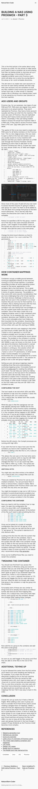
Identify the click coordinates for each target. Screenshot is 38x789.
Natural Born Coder (7, 3)
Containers (6, 754)
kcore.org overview (9, 737)
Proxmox (21, 19)
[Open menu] (35, 3)
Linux (13, 754)
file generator (24, 551)
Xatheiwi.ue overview (10, 735)
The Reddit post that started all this (15, 750)
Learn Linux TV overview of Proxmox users (18, 739)
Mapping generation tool (11, 733)
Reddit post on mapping (11, 748)
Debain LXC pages (9, 746)
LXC (19, 754)
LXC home (6, 744)
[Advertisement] (19, 41)
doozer (15, 19)
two (12, 74)
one (6, 74)
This (15, 124)
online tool (12, 369)
